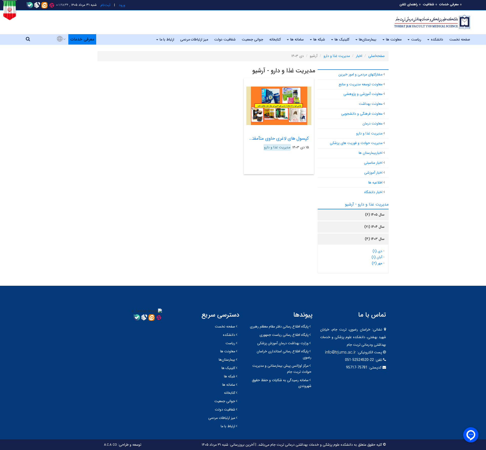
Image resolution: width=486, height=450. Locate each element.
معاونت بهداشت (370, 104)
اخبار (359, 56)
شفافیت (428, 4)
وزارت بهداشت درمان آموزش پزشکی (283, 343)
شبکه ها (318, 39)
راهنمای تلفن (408, 4)
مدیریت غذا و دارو (336, 56)
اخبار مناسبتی (373, 163)
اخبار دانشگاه (373, 192)
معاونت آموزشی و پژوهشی (362, 94)
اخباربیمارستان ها (370, 153)
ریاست (415, 39)
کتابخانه (275, 39)
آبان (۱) (377, 257)
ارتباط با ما (166, 39)
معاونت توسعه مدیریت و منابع (360, 84)
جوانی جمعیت (252, 39)
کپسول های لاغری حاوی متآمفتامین (276, 138)
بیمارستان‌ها (367, 39)
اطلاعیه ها (375, 182)
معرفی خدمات (449, 4)
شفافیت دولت (225, 39)
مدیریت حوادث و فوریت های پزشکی (356, 143)
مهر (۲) (377, 263)
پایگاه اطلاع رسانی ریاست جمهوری (284, 335)
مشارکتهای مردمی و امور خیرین (360, 74)
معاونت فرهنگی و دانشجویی (361, 113)
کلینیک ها (341, 39)
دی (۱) (377, 251)
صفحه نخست (459, 39)
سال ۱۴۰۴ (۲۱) (374, 227)
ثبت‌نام (105, 5)
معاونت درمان (372, 123)
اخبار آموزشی (373, 172)
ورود (122, 5)
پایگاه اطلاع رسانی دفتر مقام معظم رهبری (279, 326)
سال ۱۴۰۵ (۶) (374, 214)
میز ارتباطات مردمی (194, 39)
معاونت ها (393, 39)
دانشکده (436, 39)
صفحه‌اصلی (376, 56)
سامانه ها (296, 39)
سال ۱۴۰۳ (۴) (374, 239)
